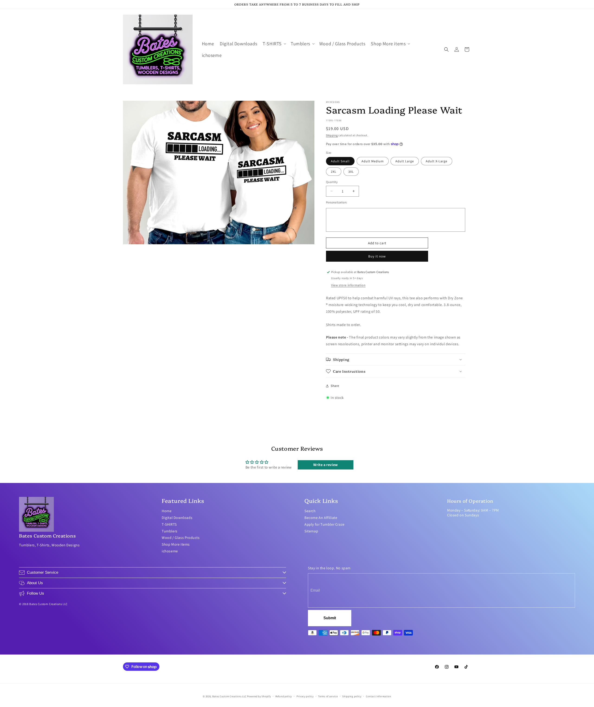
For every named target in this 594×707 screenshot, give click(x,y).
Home (166, 510)
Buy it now (377, 256)
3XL (351, 171)
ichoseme (170, 551)
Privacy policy (305, 696)
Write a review (325, 464)
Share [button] (335, 386)
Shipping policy (352, 696)
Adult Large (404, 161)
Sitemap (311, 531)
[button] (274, 43)
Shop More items (176, 544)
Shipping (332, 135)
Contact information (378, 696)
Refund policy (283, 696)
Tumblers (170, 531)
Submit (329, 618)
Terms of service (328, 696)
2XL (333, 171)
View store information (348, 285)
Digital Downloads (177, 517)
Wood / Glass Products (181, 537)
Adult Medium (373, 161)
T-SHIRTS (169, 524)
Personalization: (336, 202)
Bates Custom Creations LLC (229, 696)
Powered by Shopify (259, 696)
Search (310, 510)
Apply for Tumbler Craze (324, 524)
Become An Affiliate (320, 517)
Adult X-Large (436, 161)
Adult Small (340, 161)
